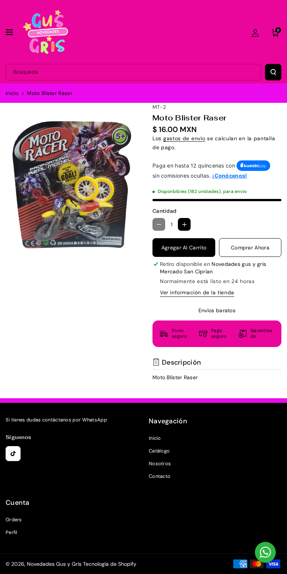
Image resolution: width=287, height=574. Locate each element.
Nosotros (160, 463)
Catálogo (159, 451)
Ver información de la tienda (197, 292)
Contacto (159, 476)
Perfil (12, 532)
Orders (14, 519)
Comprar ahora (250, 247)
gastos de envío (184, 138)
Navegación (168, 421)
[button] (10, 32)
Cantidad (164, 211)
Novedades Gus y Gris (55, 564)
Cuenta (18, 502)
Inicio (12, 93)
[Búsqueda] (273, 72)
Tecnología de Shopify (109, 564)
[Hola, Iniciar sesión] (255, 33)
